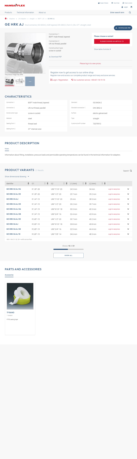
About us (42, 12)
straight (32, 19)
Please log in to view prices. (90, 63)
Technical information (25, 12)
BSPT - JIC (41, 19)
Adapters (12, 19)
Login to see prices (114, 189)
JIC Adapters (22, 19)
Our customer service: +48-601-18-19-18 (89, 80)
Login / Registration (60, 80)
